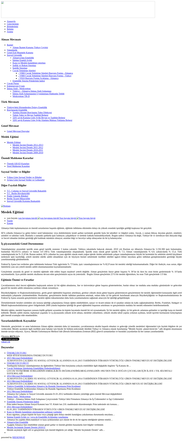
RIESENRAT (18, 437)
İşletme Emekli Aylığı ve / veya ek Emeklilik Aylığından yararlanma (37, 417)
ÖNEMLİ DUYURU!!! (18, 363)
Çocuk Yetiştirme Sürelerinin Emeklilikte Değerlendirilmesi (33, 368)
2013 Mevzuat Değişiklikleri (20, 381)
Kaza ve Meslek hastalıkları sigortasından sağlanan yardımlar (34, 412)
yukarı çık (5, 342)
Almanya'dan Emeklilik (17, 422)
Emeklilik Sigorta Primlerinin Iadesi (23, 401)
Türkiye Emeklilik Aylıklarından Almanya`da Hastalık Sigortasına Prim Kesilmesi (43, 386)
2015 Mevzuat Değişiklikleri (20, 358)
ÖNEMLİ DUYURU (17, 353)
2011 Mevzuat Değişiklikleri (19, 407)
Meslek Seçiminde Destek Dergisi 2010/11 (26, 427)
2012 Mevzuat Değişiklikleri (20, 391)
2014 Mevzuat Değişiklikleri (20, 376)
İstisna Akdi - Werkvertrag (19, 396)
